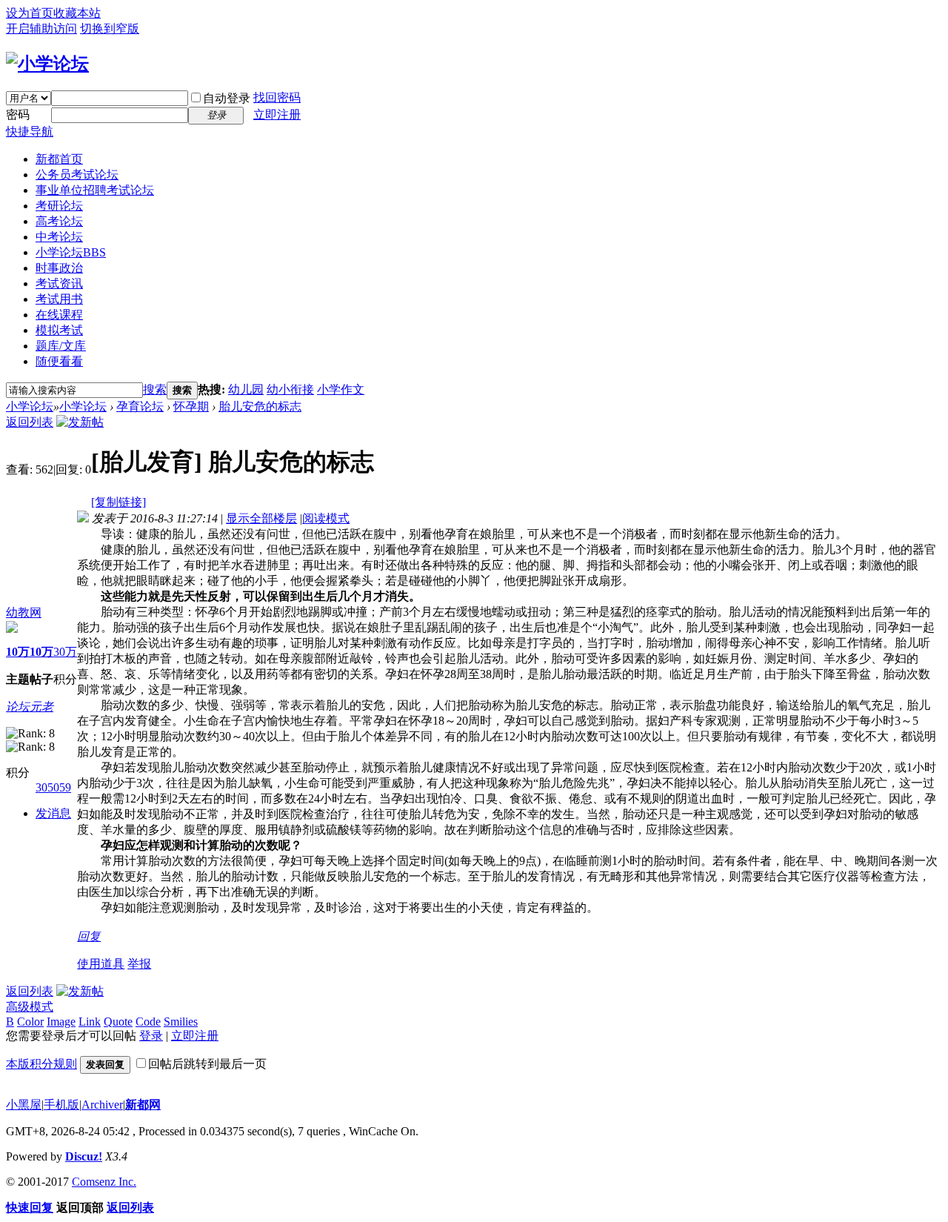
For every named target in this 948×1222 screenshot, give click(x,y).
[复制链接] (118, 502)
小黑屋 (23, 1104)
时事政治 (59, 268)
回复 (89, 936)
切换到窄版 (109, 28)
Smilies (181, 1021)
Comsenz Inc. (104, 1181)
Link (90, 1021)
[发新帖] (80, 422)
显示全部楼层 (261, 518)
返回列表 (29, 422)
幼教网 (23, 612)
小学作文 (340, 389)
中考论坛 (59, 236)
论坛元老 (29, 706)
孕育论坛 (140, 406)
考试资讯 (59, 283)
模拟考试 (59, 330)
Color (30, 1021)
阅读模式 (326, 518)
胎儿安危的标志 (259, 406)
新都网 (143, 1104)
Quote (118, 1021)
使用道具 (100, 963)
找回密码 (277, 97)
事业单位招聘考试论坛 (95, 190)
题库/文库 (61, 345)
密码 (18, 114)
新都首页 (59, 159)
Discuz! (83, 1156)
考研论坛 (59, 205)
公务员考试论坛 (77, 174)
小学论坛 (71, 252)
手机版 (61, 1104)
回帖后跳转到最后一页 (207, 1063)
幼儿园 (246, 389)
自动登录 (226, 98)
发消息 (53, 813)
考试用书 (59, 299)
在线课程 (59, 314)
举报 (139, 963)
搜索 (155, 389)
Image (61, 1021)
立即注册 (277, 114)
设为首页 (29, 13)
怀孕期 (191, 406)
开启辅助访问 (41, 28)
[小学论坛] (47, 63)
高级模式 (29, 1006)
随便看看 (59, 361)
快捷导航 (29, 131)
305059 (53, 787)
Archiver (102, 1104)
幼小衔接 (290, 389)
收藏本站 (77, 13)
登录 (151, 1035)
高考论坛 (59, 221)
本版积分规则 (41, 1063)
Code (148, 1021)
